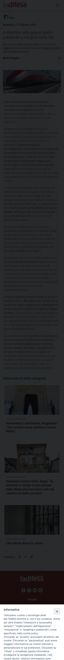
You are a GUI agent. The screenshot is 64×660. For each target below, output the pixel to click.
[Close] (57, 611)
